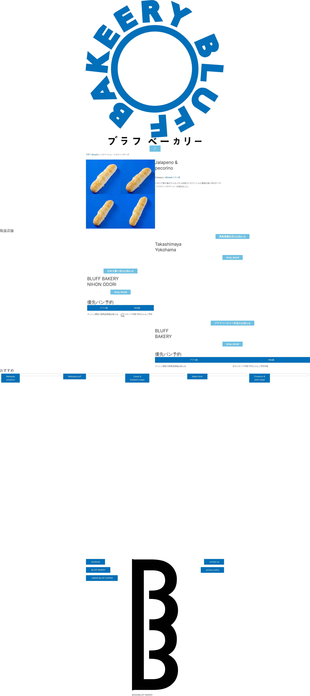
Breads (95, 154)
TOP (88, 154)
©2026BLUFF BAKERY (142, 695)
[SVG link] (155, 624)
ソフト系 (176, 177)
